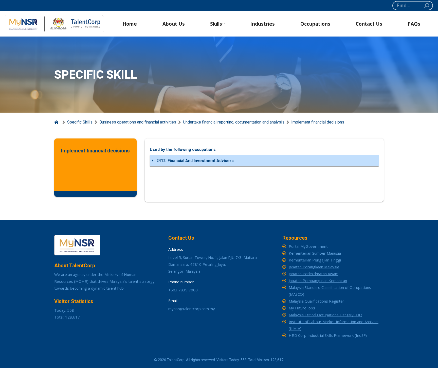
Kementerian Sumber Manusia (315, 253)
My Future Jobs (302, 307)
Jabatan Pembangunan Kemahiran (318, 280)
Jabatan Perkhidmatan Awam (313, 273)
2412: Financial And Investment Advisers (194, 160)
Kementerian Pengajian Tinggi (315, 259)
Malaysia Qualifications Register (316, 301)
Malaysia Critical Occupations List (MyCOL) (325, 314)
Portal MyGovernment (308, 246)
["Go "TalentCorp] (57, 122)
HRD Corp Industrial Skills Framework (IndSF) (328, 335)
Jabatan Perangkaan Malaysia (314, 266)
